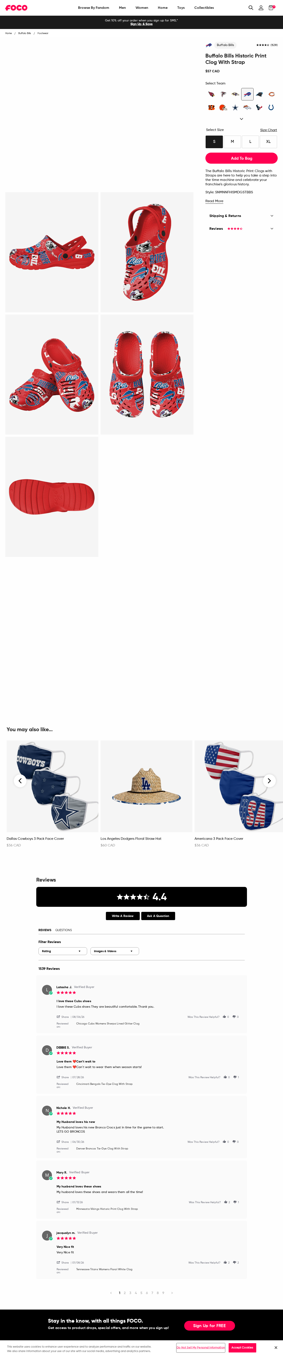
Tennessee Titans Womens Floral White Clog (104, 1269)
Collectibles (204, 8)
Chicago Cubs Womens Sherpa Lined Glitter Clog (108, 1023)
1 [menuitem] (119, 1293)
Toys (181, 8)
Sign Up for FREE (209, 1326)
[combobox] (62, 951)
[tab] (123, 916)
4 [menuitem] (136, 1293)
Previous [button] (20, 781)
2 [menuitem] (125, 1293)
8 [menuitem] (158, 1293)
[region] (141, 1348)
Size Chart (268, 130)
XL (268, 142)
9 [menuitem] (163, 1293)
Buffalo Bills (225, 45)
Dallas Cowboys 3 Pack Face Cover (35, 839)
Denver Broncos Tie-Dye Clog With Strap (102, 1148)
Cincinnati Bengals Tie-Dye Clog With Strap (104, 1084)
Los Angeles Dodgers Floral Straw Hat (131, 839)
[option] (141, 22)
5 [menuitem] (141, 1293)
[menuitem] (93, 7)
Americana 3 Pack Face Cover (219, 839)
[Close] (276, 1347)
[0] (269, 7)
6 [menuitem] (147, 1293)
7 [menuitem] (152, 1293)
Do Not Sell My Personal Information (201, 1347)
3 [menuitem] (130, 1293)
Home (163, 8)
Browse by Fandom (93, 8)
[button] (65, 1017)
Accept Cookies (242, 1347)
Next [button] (269, 781)
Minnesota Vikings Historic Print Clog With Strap (107, 1209)
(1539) (274, 45)
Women (142, 8)
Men (122, 8)
